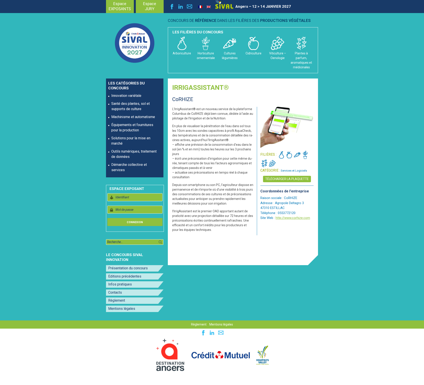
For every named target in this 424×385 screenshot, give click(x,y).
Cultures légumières (230, 56)
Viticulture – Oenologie (277, 56)
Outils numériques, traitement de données (134, 154)
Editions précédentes (124, 276)
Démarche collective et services (129, 167)
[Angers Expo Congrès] (170, 355)
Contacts (115, 292)
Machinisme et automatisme (133, 117)
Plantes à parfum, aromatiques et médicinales (301, 60)
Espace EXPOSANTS (120, 6)
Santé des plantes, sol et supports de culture (130, 106)
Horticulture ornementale (206, 56)
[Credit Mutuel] (220, 355)
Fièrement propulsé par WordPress (31, 379)
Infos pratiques (120, 284)
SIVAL (224, 4)
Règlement (116, 300)
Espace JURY (149, 6)
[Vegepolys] (262, 355)
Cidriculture (253, 53)
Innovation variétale (126, 96)
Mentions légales (121, 308)
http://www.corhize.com (293, 218)
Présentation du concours (128, 268)
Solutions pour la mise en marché (130, 141)
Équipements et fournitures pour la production (132, 127)
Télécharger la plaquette (287, 179)
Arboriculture (182, 53)
